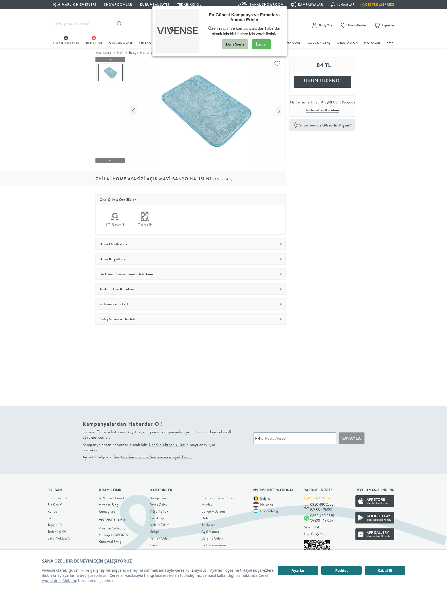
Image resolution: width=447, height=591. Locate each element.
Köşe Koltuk (159, 511)
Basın (52, 518)
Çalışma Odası (212, 538)
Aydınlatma (210, 531)
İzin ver (261, 44)
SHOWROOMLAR (118, 4)
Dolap (206, 518)
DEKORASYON (347, 43)
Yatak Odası (159, 504)
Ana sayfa (103, 52)
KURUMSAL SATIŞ (154, 4)
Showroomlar (58, 498)
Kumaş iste (107, 511)
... (390, 42)
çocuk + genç (319, 43)
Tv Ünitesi (209, 524)
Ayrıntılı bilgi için (137, 457)
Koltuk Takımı (160, 524)
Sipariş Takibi (313, 527)
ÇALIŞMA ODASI (290, 43)
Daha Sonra (235, 44)
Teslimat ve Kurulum (322, 110)
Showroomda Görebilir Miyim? (325, 125)
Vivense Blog (108, 504)
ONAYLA (351, 438)
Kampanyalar (160, 498)
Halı (120, 52)
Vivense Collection (113, 528)
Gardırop (157, 518)
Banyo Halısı (139, 52)
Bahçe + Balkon (213, 511)
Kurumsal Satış (110, 541)
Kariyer (53, 511)
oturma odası (120, 43)
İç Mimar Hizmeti (112, 498)
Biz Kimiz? (55, 504)
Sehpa (155, 531)
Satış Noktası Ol (60, 538)
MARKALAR (372, 43)
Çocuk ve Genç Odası (218, 498)
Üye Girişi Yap (314, 534)
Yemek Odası (160, 538)
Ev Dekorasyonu (214, 545)
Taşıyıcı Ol (55, 524)
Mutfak (207, 504)
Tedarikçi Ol (189, 4)
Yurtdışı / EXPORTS (113, 535)
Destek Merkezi (321, 498)
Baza (153, 545)
